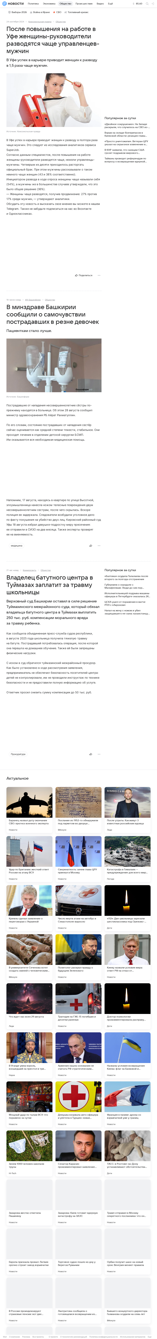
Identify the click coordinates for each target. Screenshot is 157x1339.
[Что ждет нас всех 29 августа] (29, 1006)
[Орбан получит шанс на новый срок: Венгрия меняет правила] (128, 1252)
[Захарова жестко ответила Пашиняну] (29, 1203)
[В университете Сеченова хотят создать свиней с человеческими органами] (29, 957)
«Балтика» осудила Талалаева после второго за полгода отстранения (126, 578)
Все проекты (38, 1337)
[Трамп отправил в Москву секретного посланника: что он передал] (128, 1203)
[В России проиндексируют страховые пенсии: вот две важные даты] (29, 1301)
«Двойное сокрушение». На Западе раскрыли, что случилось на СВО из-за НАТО (126, 126)
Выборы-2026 (19, 12)
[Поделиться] (90, 545)
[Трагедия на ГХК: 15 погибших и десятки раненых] (78, 1006)
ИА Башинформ (33, 300)
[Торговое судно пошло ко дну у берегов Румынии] (78, 1252)
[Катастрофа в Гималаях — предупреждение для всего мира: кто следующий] (128, 859)
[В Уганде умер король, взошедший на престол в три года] (29, 1055)
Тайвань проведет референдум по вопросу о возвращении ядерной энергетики (125, 160)
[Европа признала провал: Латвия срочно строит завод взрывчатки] (29, 1252)
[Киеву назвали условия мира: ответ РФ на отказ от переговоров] (128, 957)
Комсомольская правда (39, 21)
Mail (5, 1337)
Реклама (26, 1337)
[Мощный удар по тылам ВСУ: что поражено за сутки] (29, 1104)
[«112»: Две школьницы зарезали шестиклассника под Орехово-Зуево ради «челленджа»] (128, 908)
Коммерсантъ (29, 570)
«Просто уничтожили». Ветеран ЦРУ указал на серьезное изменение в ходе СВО (126, 143)
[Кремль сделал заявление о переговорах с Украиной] (29, 908)
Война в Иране (41, 12)
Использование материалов (132, 1337)
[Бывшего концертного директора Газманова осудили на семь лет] (128, 1301)
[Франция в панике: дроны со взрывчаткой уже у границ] (128, 1104)
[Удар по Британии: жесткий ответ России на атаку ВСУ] (29, 859)
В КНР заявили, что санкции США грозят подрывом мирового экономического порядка (124, 152)
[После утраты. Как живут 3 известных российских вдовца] (128, 810)
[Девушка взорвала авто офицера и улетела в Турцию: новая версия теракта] (78, 1104)
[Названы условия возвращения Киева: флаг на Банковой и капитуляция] (128, 1055)
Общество (61, 21)
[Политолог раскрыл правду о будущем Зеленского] (78, 957)
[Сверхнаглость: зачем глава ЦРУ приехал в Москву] (78, 859)
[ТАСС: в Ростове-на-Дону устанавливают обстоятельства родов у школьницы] (128, 1153)
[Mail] (4, 3)
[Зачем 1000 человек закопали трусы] (29, 1153)
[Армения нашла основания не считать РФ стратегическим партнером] (78, 1055)
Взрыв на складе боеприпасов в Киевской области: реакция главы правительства (125, 134)
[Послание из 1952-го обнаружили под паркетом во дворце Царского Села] (78, 810)
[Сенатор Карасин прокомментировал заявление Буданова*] (78, 1153)
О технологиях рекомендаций (73, 1337)
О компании (14, 1337)
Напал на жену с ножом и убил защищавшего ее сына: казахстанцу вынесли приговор (126, 612)
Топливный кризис (78, 12)
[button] (53, 100)
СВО (58, 12)
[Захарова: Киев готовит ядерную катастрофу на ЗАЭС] (78, 1203)
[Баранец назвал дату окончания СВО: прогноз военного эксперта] (29, 810)
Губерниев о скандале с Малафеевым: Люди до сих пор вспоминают (123, 586)
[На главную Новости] (15, 3)
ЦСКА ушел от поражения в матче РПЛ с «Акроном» (125, 603)
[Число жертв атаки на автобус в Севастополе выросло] (78, 908)
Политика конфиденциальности (103, 1337)
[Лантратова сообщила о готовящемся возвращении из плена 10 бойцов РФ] (78, 1301)
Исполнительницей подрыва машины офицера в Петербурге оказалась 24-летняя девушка (127, 595)
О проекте (53, 1337)
